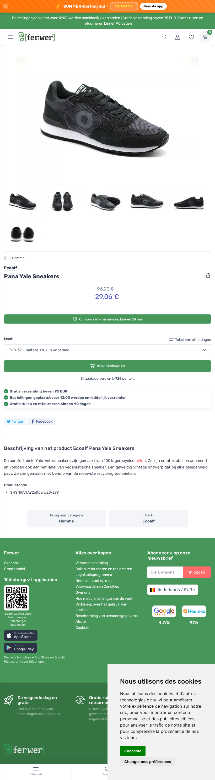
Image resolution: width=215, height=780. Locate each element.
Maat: (9, 339)
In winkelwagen (111, 366)
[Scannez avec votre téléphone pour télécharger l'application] (18, 597)
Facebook (44, 421)
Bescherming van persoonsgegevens (107, 616)
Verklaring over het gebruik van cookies (101, 607)
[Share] (208, 276)
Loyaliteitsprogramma (94, 574)
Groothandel (14, 569)
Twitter (17, 421)
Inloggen (197, 572)
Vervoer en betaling (92, 563)
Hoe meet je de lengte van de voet (104, 598)
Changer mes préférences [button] (147, 761)
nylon (141, 460)
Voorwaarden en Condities (97, 586)
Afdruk (81, 621)
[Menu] (10, 37)
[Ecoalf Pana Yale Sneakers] (107, 117)
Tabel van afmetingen (193, 339)
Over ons (11, 563)
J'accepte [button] (132, 751)
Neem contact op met (94, 581)
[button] (20, 635)
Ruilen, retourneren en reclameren (104, 569)
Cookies (82, 627)
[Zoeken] (164, 37)
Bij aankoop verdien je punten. (107, 378)
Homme (18, 258)
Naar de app (153, 6)
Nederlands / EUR (174, 589)
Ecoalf (10, 267)
